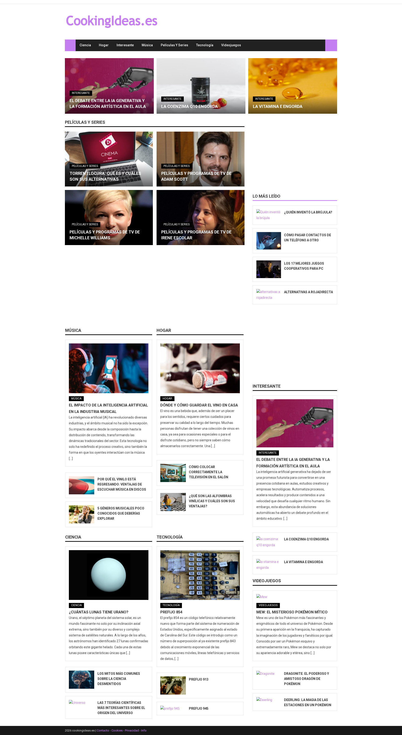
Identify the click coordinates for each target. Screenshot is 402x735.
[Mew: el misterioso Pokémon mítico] (294, 597)
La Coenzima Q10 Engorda (189, 106)
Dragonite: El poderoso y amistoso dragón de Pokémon (306, 679)
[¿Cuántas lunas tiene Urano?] (108, 575)
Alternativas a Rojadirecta (308, 292)
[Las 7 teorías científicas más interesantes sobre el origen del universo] (81, 703)
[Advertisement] (155, 288)
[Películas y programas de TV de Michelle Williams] (109, 217)
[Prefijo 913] (173, 685)
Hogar (104, 45)
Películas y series (174, 45)
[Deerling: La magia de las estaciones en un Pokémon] (268, 700)
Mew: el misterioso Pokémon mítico (292, 612)
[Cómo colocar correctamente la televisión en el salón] (173, 473)
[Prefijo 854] (200, 575)
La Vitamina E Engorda (277, 106)
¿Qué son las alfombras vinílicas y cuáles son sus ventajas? (212, 501)
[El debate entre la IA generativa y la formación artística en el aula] (109, 86)
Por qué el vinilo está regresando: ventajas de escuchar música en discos (121, 484)
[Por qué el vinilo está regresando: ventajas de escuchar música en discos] (81, 485)
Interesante (125, 45)
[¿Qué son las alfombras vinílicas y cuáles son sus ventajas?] (173, 502)
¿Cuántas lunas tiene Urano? (98, 612)
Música (147, 45)
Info (144, 730)
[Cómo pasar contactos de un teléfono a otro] (268, 241)
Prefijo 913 (198, 679)
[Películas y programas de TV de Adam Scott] (201, 159)
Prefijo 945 (198, 708)
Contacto (103, 730)
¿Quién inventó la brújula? (308, 212)
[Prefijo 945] (173, 708)
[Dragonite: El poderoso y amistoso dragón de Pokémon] (268, 674)
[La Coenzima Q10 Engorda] (201, 86)
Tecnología (204, 45)
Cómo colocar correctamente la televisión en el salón (208, 472)
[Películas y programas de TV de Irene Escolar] (201, 217)
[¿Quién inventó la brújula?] (268, 215)
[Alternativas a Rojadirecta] (268, 295)
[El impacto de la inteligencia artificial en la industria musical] (108, 368)
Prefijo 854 (171, 612)
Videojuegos (231, 45)
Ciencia (85, 45)
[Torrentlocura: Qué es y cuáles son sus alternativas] (109, 159)
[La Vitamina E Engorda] (292, 86)
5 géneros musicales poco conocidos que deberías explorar (120, 513)
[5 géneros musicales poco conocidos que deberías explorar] (81, 514)
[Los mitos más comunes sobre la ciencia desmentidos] (81, 680)
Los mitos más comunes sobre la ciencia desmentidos (118, 679)
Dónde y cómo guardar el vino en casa (199, 405)
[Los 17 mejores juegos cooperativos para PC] (268, 269)
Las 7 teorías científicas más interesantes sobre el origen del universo (121, 708)
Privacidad (132, 730)
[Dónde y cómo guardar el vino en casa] (200, 368)
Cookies (117, 730)
